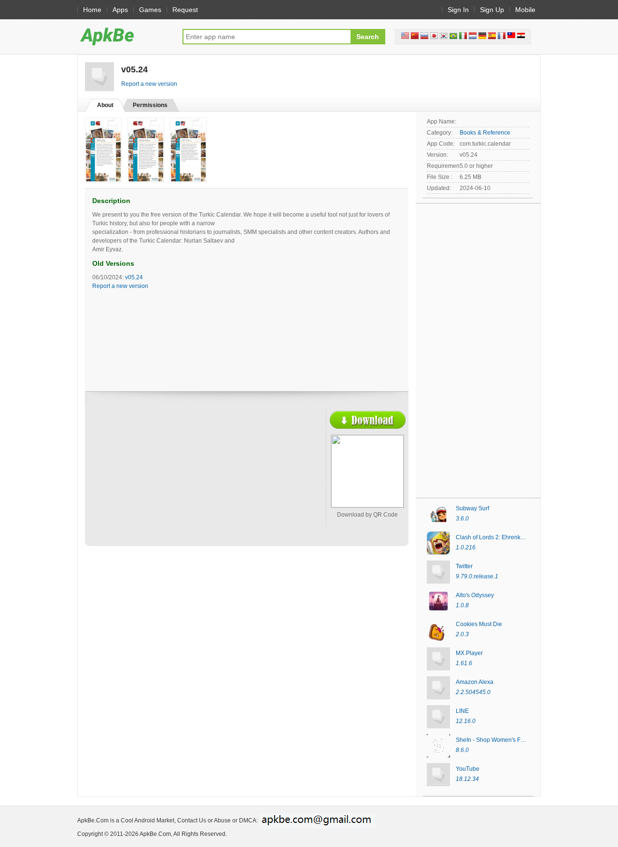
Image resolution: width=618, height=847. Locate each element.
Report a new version (149, 84)
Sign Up (492, 10)
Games (150, 10)
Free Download (368, 420)
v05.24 (134, 277)
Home (92, 10)
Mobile (525, 10)
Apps (120, 10)
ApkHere (125, 36)
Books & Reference (485, 132)
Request (185, 10)
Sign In (458, 10)
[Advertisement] (176, 481)
